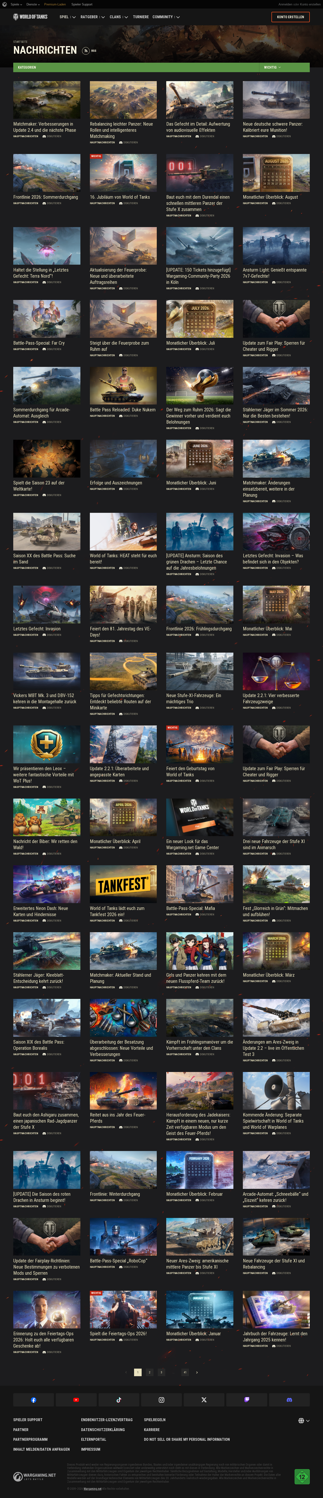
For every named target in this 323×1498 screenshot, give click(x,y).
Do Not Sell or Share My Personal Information (187, 1439)
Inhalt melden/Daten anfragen (41, 1449)
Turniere (141, 17)
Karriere (152, 1430)
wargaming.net (34, 1477)
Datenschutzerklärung (103, 1430)
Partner (20, 1430)
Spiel (64, 17)
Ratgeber (89, 17)
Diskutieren (54, 136)
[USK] (302, 1476)
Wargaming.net (92, 1488)
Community (163, 17)
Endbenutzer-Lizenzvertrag (107, 1420)
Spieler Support (28, 1420)
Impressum (90, 1449)
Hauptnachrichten (25, 136)
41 (185, 1372)
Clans (115, 17)
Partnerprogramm (30, 1439)
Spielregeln (155, 1420)
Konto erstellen (310, 4)
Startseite (20, 42)
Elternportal (93, 1439)
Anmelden (285, 4)
